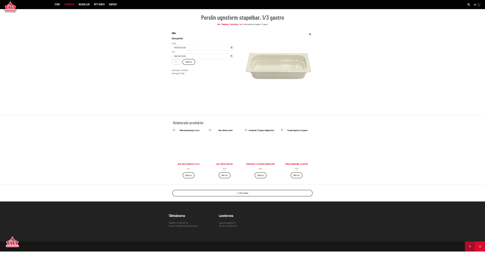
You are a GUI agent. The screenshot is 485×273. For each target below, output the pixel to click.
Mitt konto (99, 4)
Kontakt (113, 4)
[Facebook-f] (470, 246)
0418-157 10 (182, 223)
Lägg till (188, 62)
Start (57, 4)
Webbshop (69, 4)
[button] (468, 4)
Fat (240, 24)
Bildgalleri (84, 4)
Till (173, 52)
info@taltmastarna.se (187, 226)
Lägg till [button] (188, 175)
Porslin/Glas (234, 24)
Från (174, 43)
